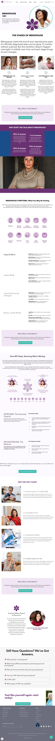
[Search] (51, 2)
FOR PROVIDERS (47, 2)
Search (37, 718)
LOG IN (41, 2)
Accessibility (38, 720)
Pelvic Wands (5, 714)
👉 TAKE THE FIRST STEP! (25, 117)
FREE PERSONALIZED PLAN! (22, 703)
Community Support (22, 710)
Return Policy (38, 710)
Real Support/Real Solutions (24, 712)
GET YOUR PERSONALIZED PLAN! (27, 471)
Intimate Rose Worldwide (23, 716)
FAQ (3, 718)
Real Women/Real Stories (23, 714)
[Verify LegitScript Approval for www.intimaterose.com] (38, 725)
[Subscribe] (21, 726)
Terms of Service (39, 714)
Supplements (5, 716)
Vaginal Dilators (5, 710)
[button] (17, 2)
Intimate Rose (29, 737)
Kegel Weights (5, 712)
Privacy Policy (38, 716)
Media (37, 712)
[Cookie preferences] (2, 739)
